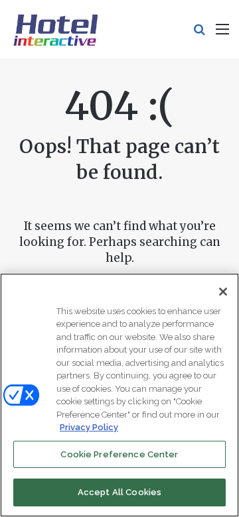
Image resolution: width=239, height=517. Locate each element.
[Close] (223, 291)
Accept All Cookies (119, 492)
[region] (119, 395)
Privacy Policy (89, 427)
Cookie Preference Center (119, 454)
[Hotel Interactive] (55, 29)
